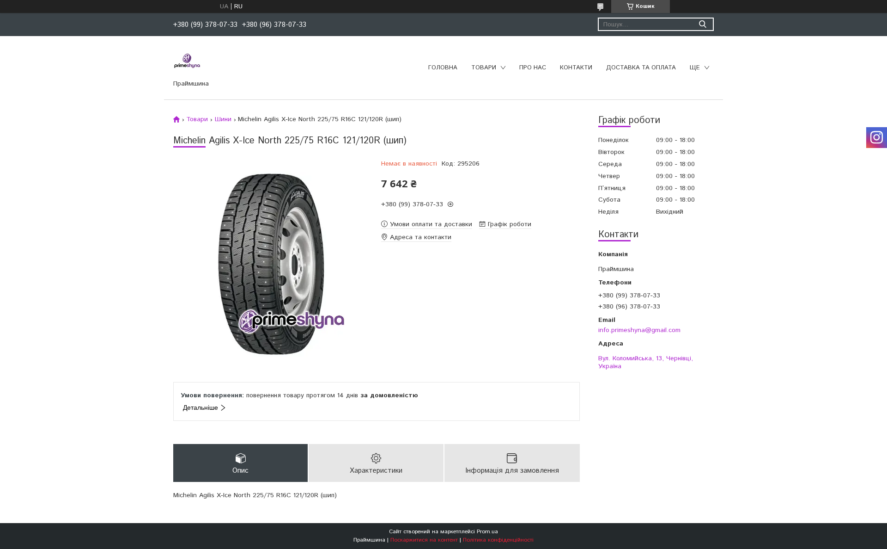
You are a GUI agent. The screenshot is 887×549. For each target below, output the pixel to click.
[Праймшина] (187, 61)
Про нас (532, 67)
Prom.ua (487, 532)
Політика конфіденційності (498, 540)
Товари (483, 67)
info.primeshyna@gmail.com (639, 330)
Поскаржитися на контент (424, 540)
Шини (223, 119)
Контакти (576, 67)
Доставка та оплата (641, 67)
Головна (442, 67)
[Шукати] (702, 24)
